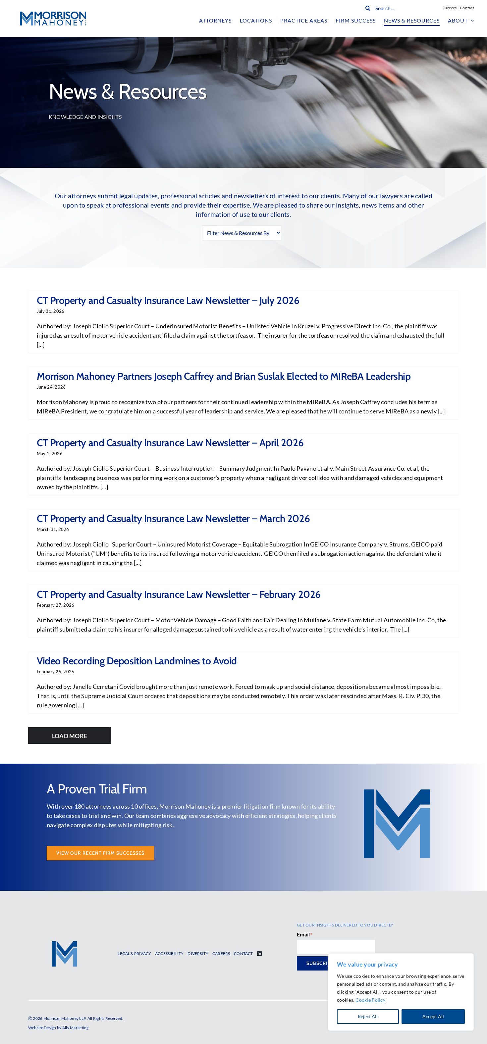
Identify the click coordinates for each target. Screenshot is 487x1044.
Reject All (368, 1016)
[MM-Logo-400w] (53, 14)
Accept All (433, 1016)
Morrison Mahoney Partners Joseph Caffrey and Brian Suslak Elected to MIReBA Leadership (223, 376)
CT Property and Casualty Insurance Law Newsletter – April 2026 (170, 443)
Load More (69, 735)
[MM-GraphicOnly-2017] (64, 944)
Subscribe (320, 963)
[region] (401, 992)
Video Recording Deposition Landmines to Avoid (137, 661)
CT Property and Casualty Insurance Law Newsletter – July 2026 (168, 300)
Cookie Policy (370, 1000)
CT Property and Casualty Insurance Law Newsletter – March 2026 (173, 518)
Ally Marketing (75, 1027)
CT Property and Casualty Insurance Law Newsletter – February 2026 (179, 594)
